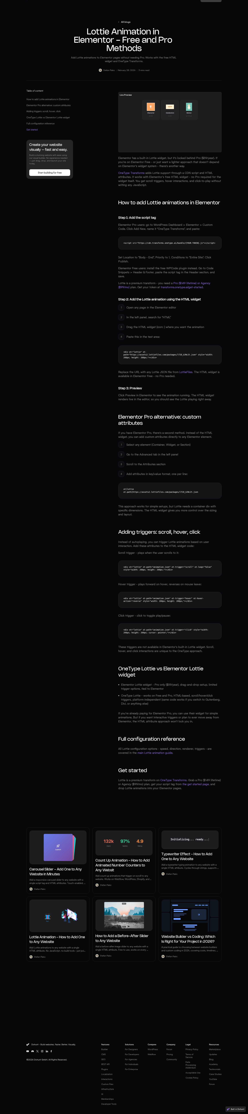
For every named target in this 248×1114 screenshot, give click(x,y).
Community (171, 1059)
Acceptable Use (193, 1072)
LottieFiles (185, 372)
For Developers (132, 1054)
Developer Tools (108, 1104)
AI (102, 1094)
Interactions (106, 1079)
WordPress (153, 1049)
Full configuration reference (40, 123)
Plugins (104, 1069)
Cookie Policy (192, 1077)
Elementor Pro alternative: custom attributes (48, 105)
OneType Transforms (131, 173)
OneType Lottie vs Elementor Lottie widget (48, 117)
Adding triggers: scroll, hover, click (43, 111)
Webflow (152, 1054)
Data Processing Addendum (191, 1065)
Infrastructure (107, 1089)
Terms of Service (190, 1055)
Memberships (107, 1099)
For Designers (131, 1049)
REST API (105, 1064)
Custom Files (107, 1084)
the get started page (195, 784)
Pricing (169, 1054)
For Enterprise (131, 1069)
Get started (32, 129)
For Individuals (131, 1064)
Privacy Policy (192, 1049)
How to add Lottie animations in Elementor (47, 99)
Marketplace (215, 1049)
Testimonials (214, 1069)
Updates (213, 1054)
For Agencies (131, 1059)
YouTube (213, 1079)
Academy (213, 1064)
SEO (103, 1059)
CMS (103, 1054)
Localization (107, 1074)
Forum (169, 1049)
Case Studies (215, 1074)
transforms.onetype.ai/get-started (182, 287)
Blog (211, 1059)
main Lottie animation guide (154, 752)
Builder (104, 1049)
